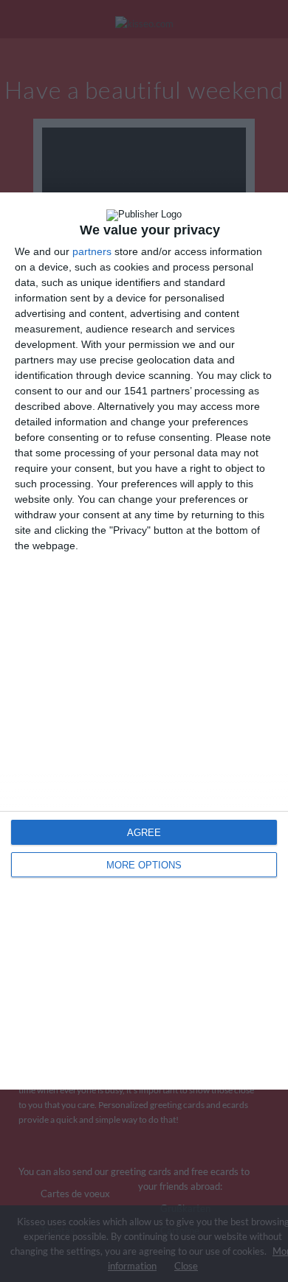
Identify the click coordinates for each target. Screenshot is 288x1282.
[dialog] (144, 641)
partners (92, 251)
